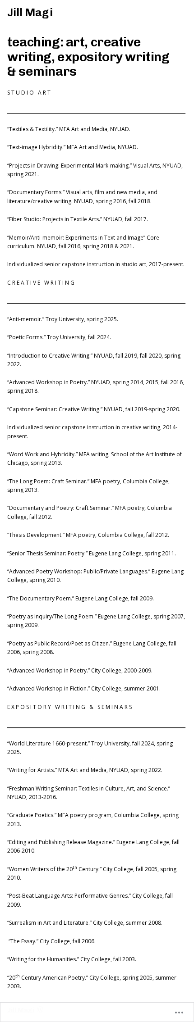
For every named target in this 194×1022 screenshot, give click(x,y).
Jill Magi (30, 12)
